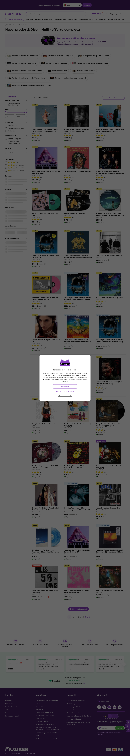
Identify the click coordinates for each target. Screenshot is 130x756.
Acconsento (65, 386)
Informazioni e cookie (65, 396)
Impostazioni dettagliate (65, 391)
